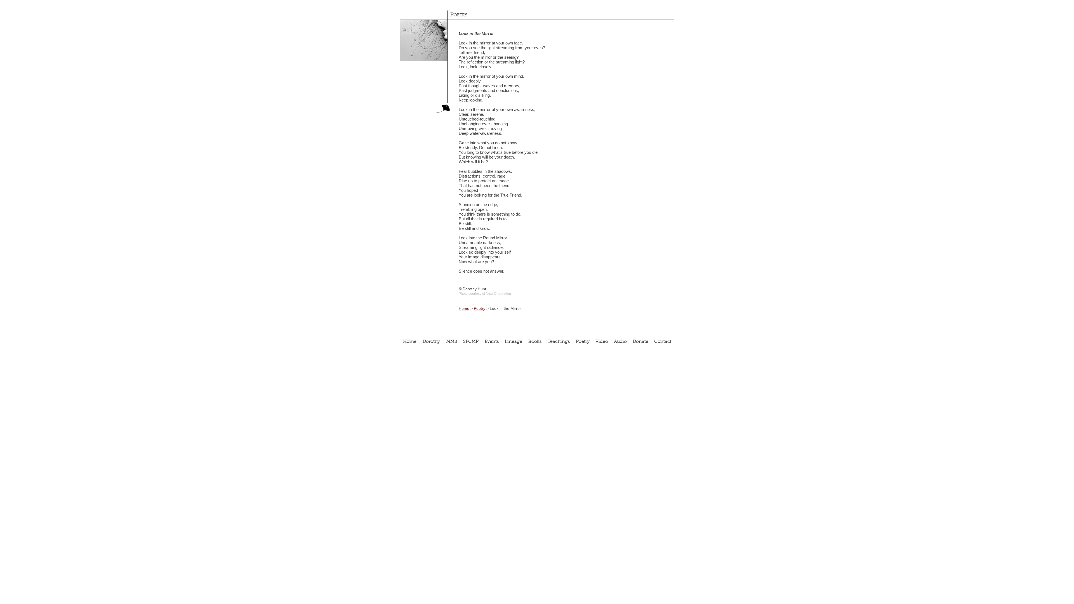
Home (464, 308)
